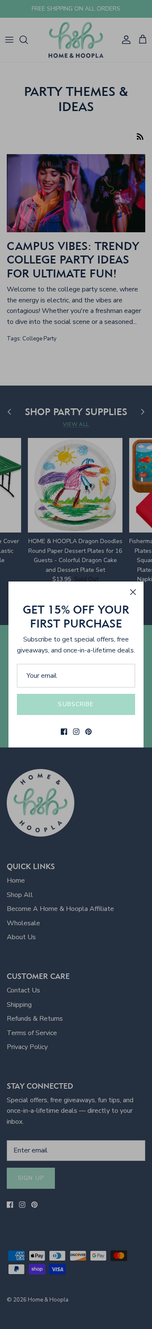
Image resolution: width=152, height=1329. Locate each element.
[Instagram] (76, 731)
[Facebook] (64, 731)
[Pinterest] (88, 731)
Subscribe (76, 704)
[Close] (133, 592)
